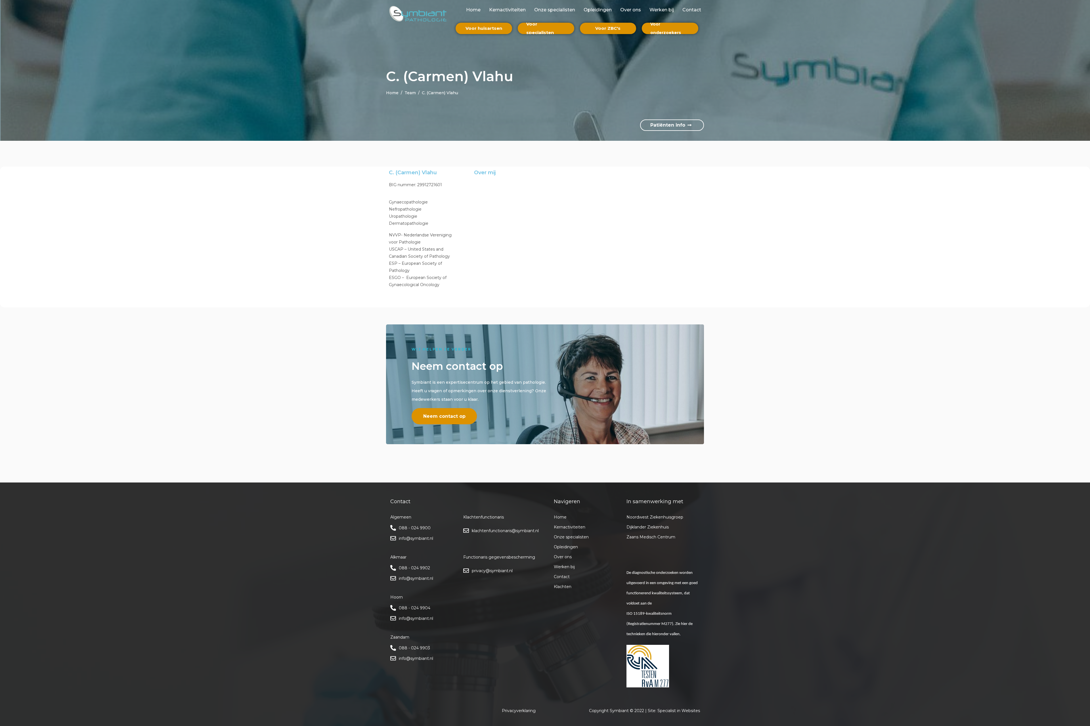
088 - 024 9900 (415, 527)
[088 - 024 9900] (393, 528)
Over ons (630, 9)
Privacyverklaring (519, 710)
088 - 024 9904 (414, 607)
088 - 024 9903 (414, 648)
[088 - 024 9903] (393, 648)
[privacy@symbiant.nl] (466, 571)
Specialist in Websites (678, 710)
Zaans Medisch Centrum (650, 537)
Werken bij (661, 9)
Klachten (562, 586)
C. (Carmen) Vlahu (413, 172)
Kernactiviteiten (507, 9)
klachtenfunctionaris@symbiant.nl (505, 530)
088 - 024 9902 (414, 567)
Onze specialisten (554, 9)
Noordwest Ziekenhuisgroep (654, 517)
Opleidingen (598, 9)
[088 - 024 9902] (393, 568)
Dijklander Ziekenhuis (647, 527)
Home (473, 9)
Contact (691, 9)
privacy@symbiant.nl (492, 570)
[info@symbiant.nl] (393, 538)
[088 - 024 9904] (393, 608)
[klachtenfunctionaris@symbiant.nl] (466, 531)
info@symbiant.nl (416, 538)
